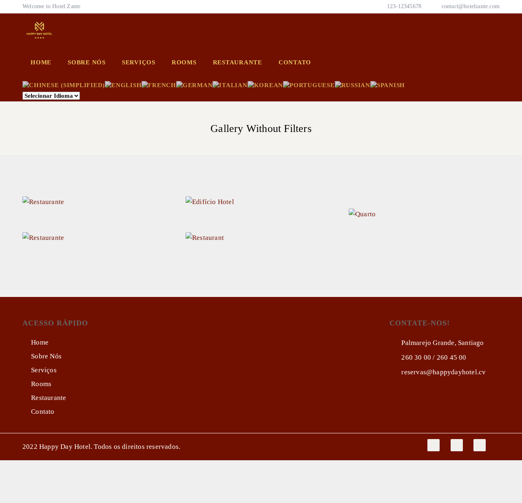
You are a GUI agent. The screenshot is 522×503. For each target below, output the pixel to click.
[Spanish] (387, 84)
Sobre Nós (87, 62)
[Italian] (229, 84)
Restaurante (237, 62)
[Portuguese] (309, 84)
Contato (295, 62)
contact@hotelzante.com (471, 6)
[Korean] (265, 84)
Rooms (184, 62)
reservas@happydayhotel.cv (443, 372)
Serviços (138, 62)
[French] (159, 84)
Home (41, 62)
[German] (194, 84)
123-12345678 (403, 6)
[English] (123, 84)
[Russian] (352, 84)
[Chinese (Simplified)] (63, 84)
